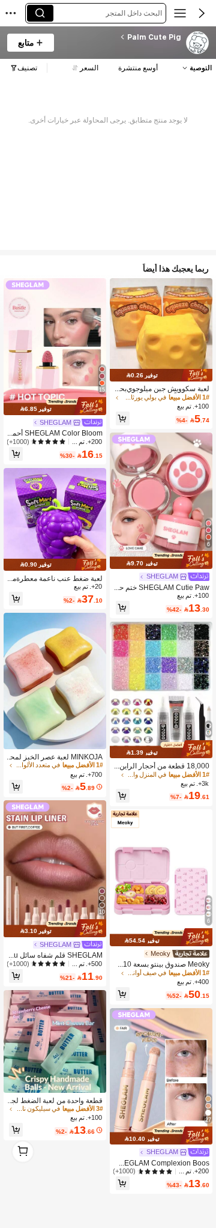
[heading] (121, 37)
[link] (196, 43)
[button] (201, 13)
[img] (161, 375)
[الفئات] (180, 13)
